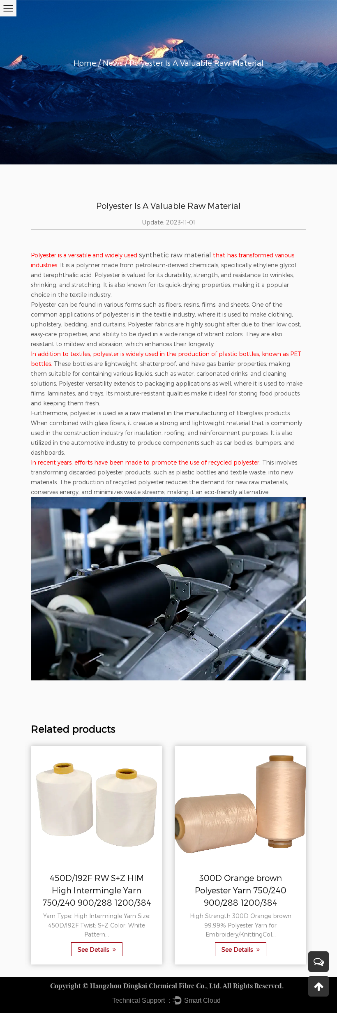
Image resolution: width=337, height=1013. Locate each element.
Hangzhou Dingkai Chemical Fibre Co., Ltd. (156, 986)
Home (85, 62)
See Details (94, 949)
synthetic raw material (175, 255)
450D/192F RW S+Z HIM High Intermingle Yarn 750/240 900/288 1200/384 (96, 890)
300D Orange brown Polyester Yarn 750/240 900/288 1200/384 (240, 890)
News (113, 62)
